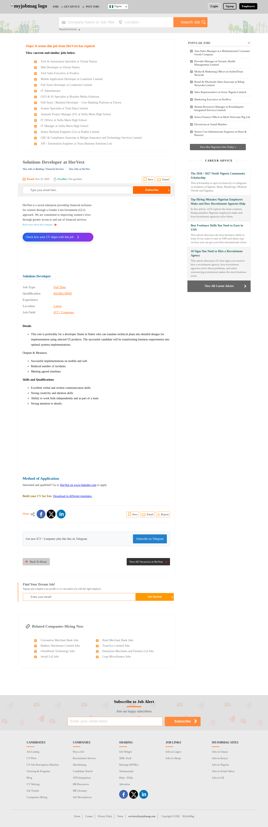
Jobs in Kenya (220, 758)
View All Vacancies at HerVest (146, 561)
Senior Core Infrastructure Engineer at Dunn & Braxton (220, 133)
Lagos (58, 306)
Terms (120, 816)
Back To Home (38, 561)
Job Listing (33, 751)
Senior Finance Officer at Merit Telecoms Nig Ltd (222, 117)
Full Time (60, 287)
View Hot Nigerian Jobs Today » (218, 147)
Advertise (124, 784)
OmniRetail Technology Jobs (58, 651)
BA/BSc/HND (63, 293)
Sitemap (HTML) (128, 764)
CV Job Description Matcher (43, 764)
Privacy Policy (105, 816)
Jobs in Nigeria (220, 764)
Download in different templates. (72, 496)
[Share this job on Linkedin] (61, 514)
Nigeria (118, 6)
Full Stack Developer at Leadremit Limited (66, 85)
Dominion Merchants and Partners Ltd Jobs (128, 651)
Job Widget (125, 751)
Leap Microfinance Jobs (116, 656)
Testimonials (126, 771)
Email (165, 179)
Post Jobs (92, 6)
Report (165, 514)
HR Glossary (80, 790)
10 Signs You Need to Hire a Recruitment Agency (217, 253)
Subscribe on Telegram (150, 538)
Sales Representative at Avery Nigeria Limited (220, 92)
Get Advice (72, 6)
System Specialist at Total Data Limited (64, 108)
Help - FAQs (126, 777)
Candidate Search (83, 771)
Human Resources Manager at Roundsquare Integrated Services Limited (219, 108)
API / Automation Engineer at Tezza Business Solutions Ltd (76, 143)
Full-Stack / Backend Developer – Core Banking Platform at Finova (81, 102)
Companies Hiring (37, 797)
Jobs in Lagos (173, 751)
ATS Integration (82, 777)
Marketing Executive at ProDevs (212, 99)
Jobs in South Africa (223, 771)
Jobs (56, 6)
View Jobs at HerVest (79, 169)
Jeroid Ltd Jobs (50, 656)
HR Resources (81, 784)
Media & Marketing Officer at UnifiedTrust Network (218, 73)
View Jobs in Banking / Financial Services (43, 169)
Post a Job (78, 751)
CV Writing (33, 784)
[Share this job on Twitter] (51, 514)
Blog (29, 777)
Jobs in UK (218, 777)
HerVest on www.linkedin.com (78, 485)
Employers (248, 6)
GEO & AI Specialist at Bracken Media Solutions (70, 96)
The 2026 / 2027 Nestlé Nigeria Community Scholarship (218, 175)
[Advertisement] (135, 232)
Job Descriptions (82, 797)
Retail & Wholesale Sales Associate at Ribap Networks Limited (219, 83)
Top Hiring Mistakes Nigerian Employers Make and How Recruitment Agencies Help (218, 201)
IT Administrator (51, 90)
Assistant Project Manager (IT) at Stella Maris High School (76, 114)
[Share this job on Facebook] (41, 514)
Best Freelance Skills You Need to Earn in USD (217, 227)
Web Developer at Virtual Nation (60, 67)
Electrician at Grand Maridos (210, 124)
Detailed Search (68, 29)
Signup (230, 6)
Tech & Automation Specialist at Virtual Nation (69, 61)
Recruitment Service (84, 758)
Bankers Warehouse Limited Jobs (60, 645)
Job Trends (33, 790)
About (77, 816)
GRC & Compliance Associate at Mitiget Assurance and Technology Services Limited (91, 137)
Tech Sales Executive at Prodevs (60, 73)
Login (214, 6)
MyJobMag (188, 816)
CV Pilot (31, 758)
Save (150, 179)
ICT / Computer (64, 312)
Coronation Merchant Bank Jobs (60, 640)
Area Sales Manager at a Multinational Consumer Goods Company (222, 52)
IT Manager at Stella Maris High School (64, 126)
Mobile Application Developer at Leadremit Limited (72, 79)
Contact (89, 816)
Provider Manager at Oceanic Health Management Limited (214, 63)
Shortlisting (79, 764)
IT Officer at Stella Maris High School (64, 120)
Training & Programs (38, 771)
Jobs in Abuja (173, 758)
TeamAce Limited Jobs (116, 645)
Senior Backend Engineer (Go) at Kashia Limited (70, 131)
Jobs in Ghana (220, 751)
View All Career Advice (219, 286)
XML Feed (125, 758)
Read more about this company (38, 224)
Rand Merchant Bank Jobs (117, 640)
